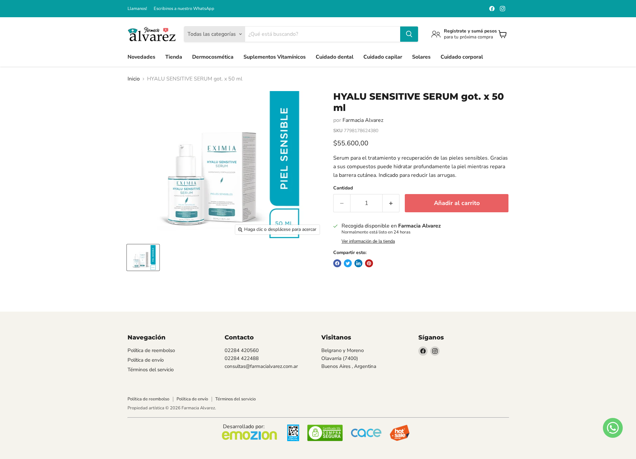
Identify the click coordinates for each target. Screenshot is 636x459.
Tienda (173, 57)
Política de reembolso (151, 350)
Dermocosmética (213, 57)
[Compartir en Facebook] (337, 263)
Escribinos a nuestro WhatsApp (184, 8)
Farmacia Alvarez (363, 120)
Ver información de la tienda (368, 241)
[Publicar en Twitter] (348, 263)
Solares (421, 57)
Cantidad (343, 188)
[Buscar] (409, 34)
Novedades (141, 57)
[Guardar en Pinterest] (369, 263)
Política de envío (146, 360)
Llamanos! (137, 8)
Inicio (134, 79)
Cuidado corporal (462, 57)
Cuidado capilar (382, 57)
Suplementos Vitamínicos (274, 57)
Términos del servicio (151, 369)
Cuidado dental (334, 57)
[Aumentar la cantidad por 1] (391, 203)
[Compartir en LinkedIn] (358, 263)
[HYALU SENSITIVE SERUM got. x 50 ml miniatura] (143, 257)
